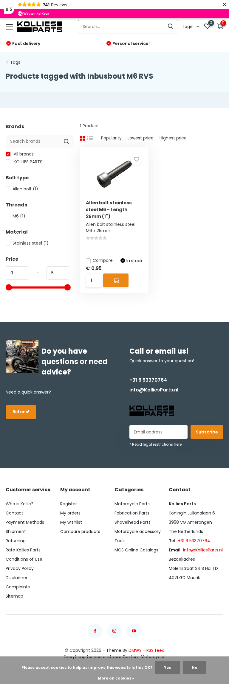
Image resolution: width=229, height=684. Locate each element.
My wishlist (71, 522)
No (194, 667)
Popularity (111, 138)
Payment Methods (25, 522)
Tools (120, 541)
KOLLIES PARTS (27, 162)
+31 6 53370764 (148, 380)
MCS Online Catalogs (136, 550)
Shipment (16, 531)
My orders (70, 513)
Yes (167, 667)
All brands (23, 154)
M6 (19, 216)
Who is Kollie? (19, 504)
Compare (103, 260)
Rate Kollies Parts (23, 550)
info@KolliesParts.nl (153, 389)
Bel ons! (21, 412)
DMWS (135, 650)
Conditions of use (24, 559)
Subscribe (207, 432)
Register (68, 504)
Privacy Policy (20, 568)
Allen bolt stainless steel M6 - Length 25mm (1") (109, 210)
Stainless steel (31, 243)
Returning (16, 541)
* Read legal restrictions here (155, 444)
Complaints (18, 587)
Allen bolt (25, 189)
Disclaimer (16, 578)
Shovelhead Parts (132, 522)
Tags (15, 62)
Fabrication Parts (131, 513)
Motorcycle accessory (137, 531)
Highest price (173, 138)
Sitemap (14, 596)
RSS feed (155, 650)
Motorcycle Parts (132, 504)
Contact (14, 513)
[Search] (170, 26)
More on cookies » (116, 678)
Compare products (80, 531)
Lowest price (141, 138)
